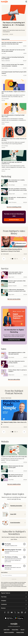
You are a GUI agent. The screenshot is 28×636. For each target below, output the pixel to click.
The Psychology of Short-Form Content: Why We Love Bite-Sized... (14, 139)
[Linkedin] (18, 612)
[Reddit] (22, 612)
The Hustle (8, 544)
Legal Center (6, 629)
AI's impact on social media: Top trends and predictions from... (12, 163)
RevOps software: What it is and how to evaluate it (17, 370)
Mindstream (8, 566)
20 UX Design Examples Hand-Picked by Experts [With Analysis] (14, 72)
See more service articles (14, 299)
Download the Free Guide (14, 339)
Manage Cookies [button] (20, 632)
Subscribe (14, 579)
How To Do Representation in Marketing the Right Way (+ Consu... (13, 116)
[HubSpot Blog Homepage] (4, 2)
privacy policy (4, 587)
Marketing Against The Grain (13, 549)
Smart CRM (13, 514)
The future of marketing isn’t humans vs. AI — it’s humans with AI (14, 25)
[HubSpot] (14, 624)
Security (22, 629)
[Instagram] (8, 612)
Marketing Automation (16, 505)
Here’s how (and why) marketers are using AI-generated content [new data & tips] (12, 43)
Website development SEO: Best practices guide (15, 466)
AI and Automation (15, 522)
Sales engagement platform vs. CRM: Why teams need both (16, 353)
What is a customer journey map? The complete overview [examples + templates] (13, 65)
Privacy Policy (15, 629)
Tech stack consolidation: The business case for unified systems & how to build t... (17, 190)
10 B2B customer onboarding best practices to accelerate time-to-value (16, 290)
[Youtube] (11, 612)
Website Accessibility (9, 632)
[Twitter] (15, 612)
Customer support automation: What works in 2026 (16, 281)
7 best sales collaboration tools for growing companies (16, 362)
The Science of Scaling (11, 557)
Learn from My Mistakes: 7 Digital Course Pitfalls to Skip (13, 92)
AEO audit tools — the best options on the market (17, 198)
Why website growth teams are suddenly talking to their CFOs (15, 475)
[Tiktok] (25, 612)
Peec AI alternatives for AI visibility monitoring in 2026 (16, 180)
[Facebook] (4, 612)
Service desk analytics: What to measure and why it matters (15, 273)
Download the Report (14, 219)
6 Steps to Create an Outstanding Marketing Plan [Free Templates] (13, 58)
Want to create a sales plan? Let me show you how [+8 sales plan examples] (13, 50)
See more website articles (14, 484)
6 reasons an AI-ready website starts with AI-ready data (14, 456)
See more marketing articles (14, 207)
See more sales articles (14, 379)
